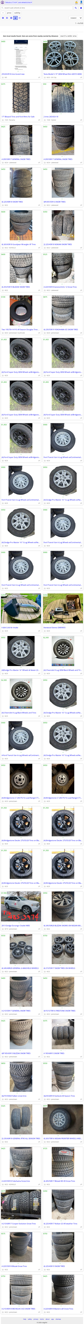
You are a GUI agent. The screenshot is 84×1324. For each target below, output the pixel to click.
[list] (3, 18)
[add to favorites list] (3, 77)
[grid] (11, 18)
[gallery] (15, 18)
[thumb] (7, 18)
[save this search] (81, 8)
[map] (20, 18)
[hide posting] (39, 77)
